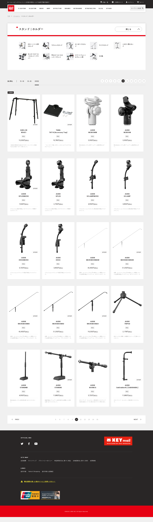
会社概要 (23, 460)
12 (131, 81)
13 (135, 81)
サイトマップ (32, 460)
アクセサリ (16, 16)
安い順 (22, 81)
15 (144, 81)
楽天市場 (23, 471)
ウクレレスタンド (57, 45)
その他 (101, 56)
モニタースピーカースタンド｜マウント (33, 56)
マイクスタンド (103, 45)
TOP (8, 16)
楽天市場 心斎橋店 (47, 471)
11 (127, 81)
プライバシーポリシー (45, 460)
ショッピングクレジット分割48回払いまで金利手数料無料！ (30, 2)
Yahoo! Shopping (34, 471)
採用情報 (93, 460)
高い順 (29, 81)
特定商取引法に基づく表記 (62, 460)
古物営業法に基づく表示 (80, 460)
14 (140, 81)
